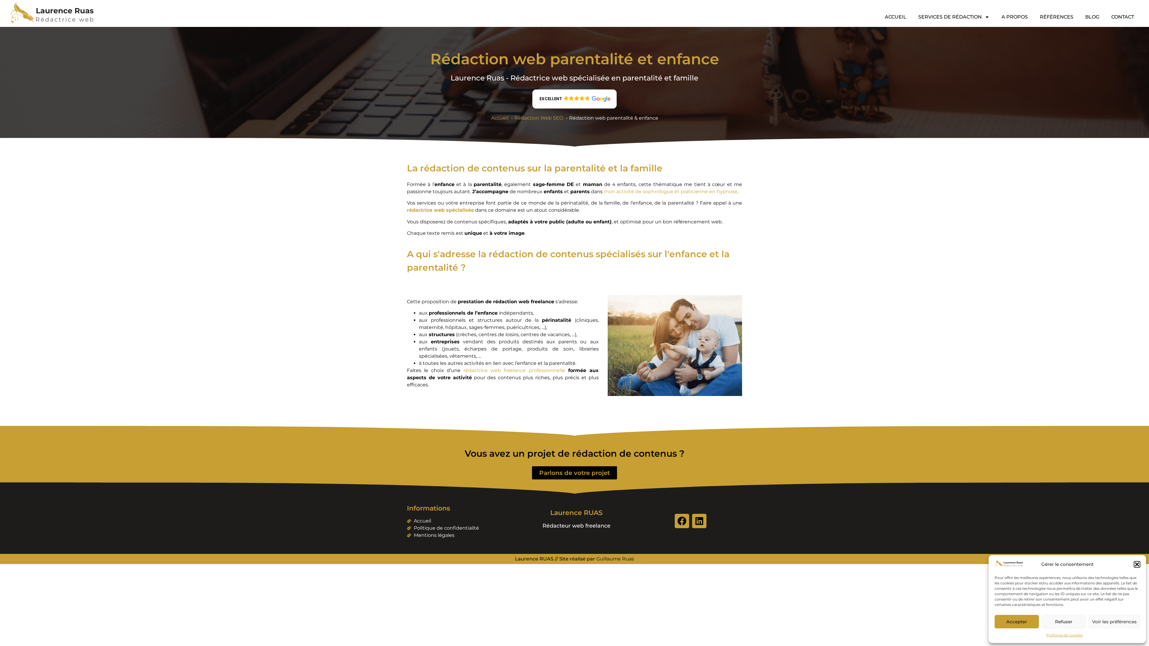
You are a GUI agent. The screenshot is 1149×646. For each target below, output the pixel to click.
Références (1056, 17)
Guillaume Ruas (615, 559)
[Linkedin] (699, 521)
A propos (1014, 17)
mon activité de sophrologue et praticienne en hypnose (671, 191)
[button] (1137, 564)
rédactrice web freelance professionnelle (514, 370)
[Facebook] (682, 521)
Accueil (895, 17)
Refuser (1063, 621)
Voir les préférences (1114, 621)
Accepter (1016, 621)
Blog (1092, 17)
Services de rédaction (950, 17)
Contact (1122, 17)
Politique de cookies (1064, 635)
